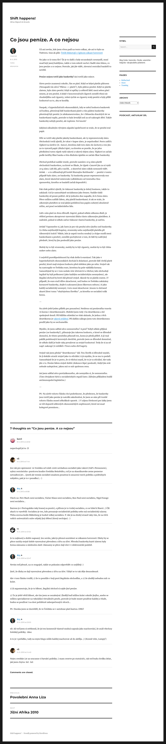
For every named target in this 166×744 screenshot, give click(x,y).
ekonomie (14, 66)
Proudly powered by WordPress (36, 733)
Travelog (124, 85)
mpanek (13, 56)
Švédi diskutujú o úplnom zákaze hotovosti (82, 53)
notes (12, 63)
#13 (18, 488)
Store (123, 83)
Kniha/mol (125, 80)
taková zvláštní (61, 319)
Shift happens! (23, 18)
